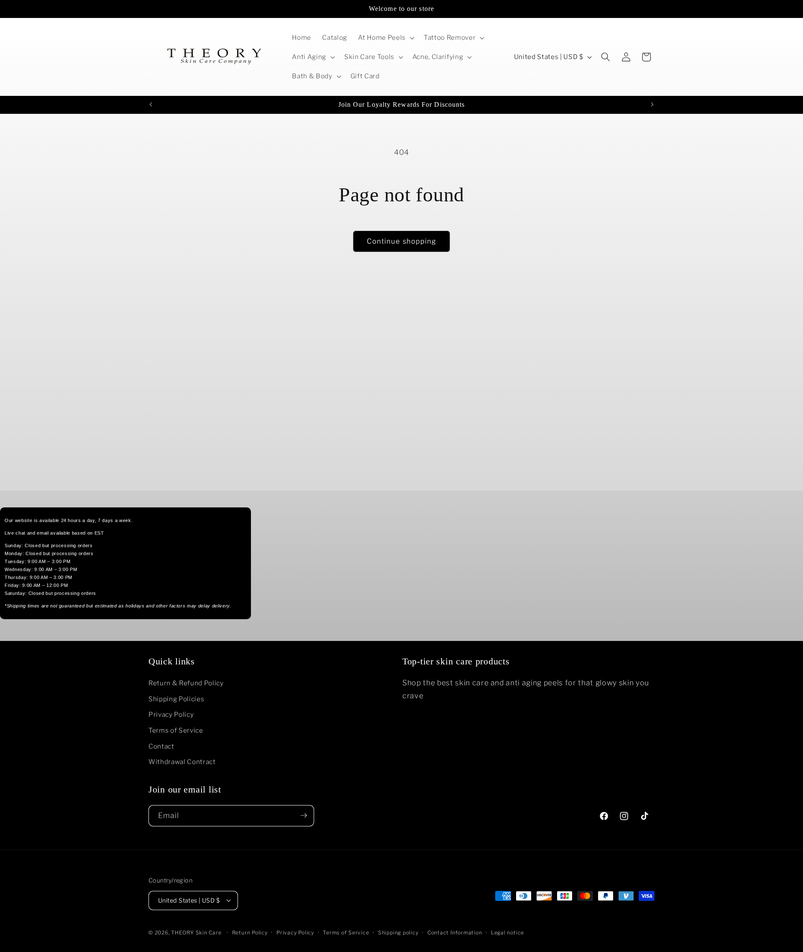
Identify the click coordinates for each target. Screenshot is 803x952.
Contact (161, 746)
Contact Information (454, 932)
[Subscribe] (304, 815)
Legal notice (507, 932)
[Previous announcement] (151, 104)
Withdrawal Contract (182, 762)
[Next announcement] (652, 104)
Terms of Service (175, 730)
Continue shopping (402, 241)
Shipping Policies (176, 699)
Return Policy (250, 932)
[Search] (606, 57)
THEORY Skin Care (196, 932)
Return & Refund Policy (186, 683)
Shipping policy (398, 932)
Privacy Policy (171, 715)
